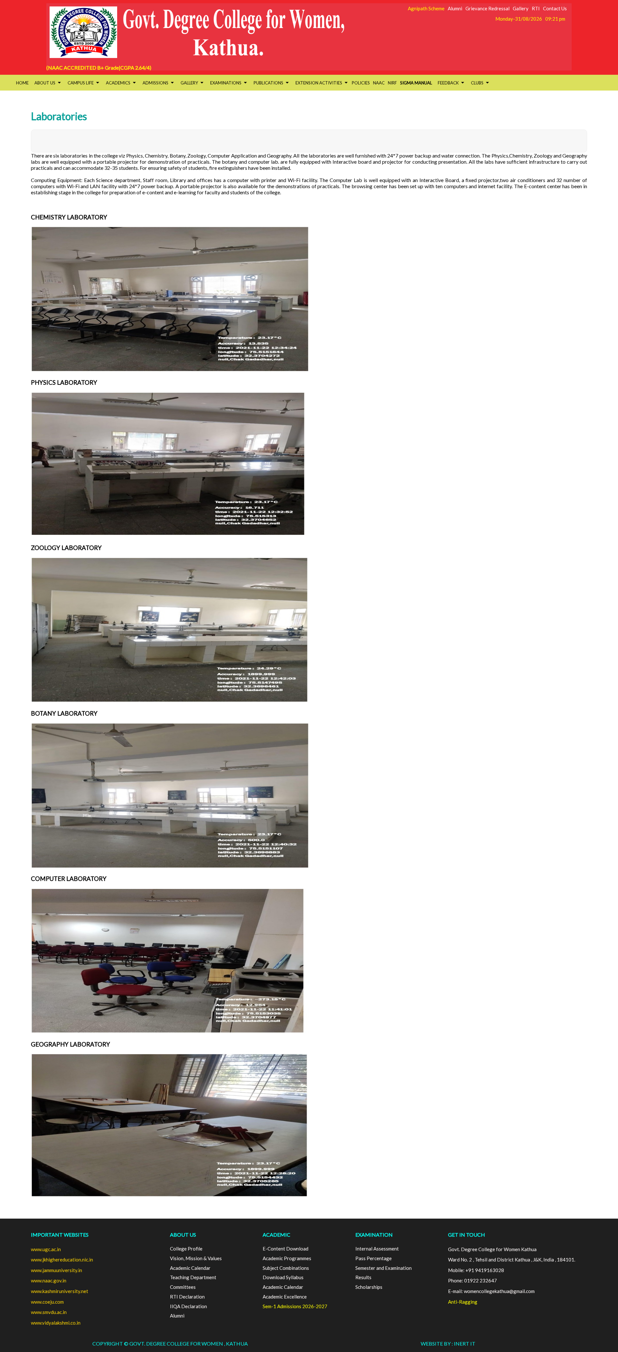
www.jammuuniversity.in (56, 1270)
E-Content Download (285, 1248)
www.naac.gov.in (48, 1280)
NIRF (392, 82)
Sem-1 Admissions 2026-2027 (295, 1306)
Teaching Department (193, 1277)
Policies (361, 82)
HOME (22, 82)
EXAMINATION (374, 1234)
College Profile (186, 1248)
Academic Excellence (285, 1296)
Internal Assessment (377, 1248)
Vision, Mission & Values (196, 1258)
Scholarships (368, 1287)
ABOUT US (183, 1234)
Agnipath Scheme (426, 8)
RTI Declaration (187, 1296)
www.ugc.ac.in (46, 1249)
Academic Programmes (287, 1258)
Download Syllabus (283, 1277)
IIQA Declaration (188, 1306)
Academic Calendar (190, 1268)
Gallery (521, 8)
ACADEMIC (276, 1234)
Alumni (455, 8)
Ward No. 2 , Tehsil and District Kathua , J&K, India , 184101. (511, 1259)
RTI (536, 8)
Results (363, 1277)
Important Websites (60, 1234)
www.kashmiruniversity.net (59, 1291)
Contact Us (555, 8)
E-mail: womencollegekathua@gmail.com (491, 1291)
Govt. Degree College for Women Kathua (492, 1249)
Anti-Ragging (462, 1302)
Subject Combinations (286, 1268)
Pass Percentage (373, 1258)
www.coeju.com (47, 1302)
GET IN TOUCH (466, 1234)
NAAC (379, 82)
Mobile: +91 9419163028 (476, 1270)
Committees (183, 1287)
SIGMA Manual (416, 82)
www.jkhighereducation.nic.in (62, 1259)
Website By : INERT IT (448, 1343)
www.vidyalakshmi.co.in (55, 1323)
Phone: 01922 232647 (472, 1280)
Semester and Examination (383, 1268)
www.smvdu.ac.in (49, 1312)
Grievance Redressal (487, 8)
